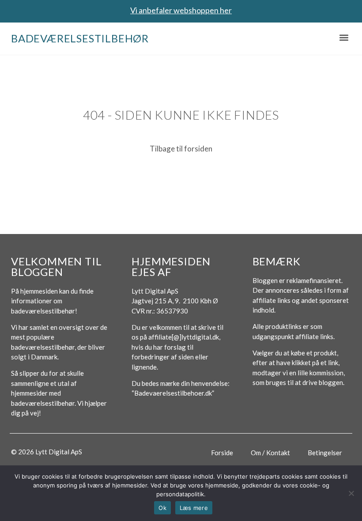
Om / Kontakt (270, 453)
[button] (343, 37)
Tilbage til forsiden (181, 148)
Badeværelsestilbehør (80, 38)
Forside (222, 453)
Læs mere (194, 507)
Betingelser (325, 453)
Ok (162, 507)
